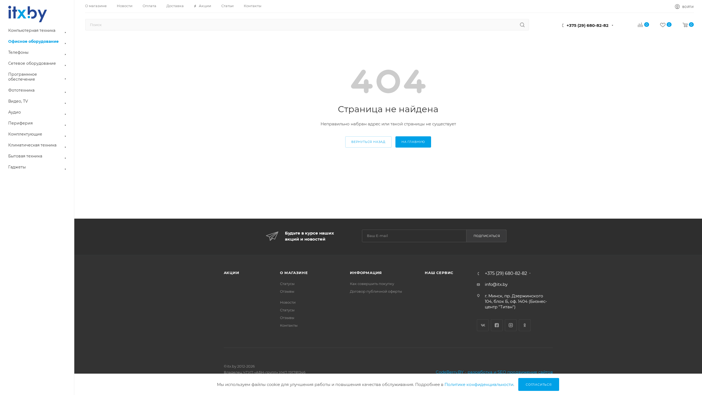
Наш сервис (439, 272)
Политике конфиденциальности (479, 384)
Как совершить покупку (372, 283)
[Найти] (522, 24)
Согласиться (539, 384)
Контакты (289, 325)
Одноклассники (525, 325)
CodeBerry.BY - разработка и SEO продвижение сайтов (494, 372)
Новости (288, 302)
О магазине (294, 272)
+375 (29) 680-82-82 (587, 25)
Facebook (497, 325)
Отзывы (287, 291)
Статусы (287, 283)
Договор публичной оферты (376, 291)
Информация (366, 272)
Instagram (511, 325)
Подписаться (487, 236)
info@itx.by (496, 284)
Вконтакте (483, 325)
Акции (231, 272)
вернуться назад (368, 142)
